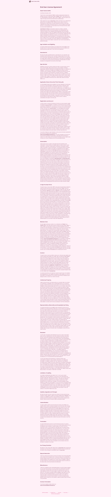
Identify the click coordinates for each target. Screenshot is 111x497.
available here (52, 264)
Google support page (66, 158)
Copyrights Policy (52, 492)
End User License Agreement (55, 493)
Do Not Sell (59, 492)
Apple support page (57, 158)
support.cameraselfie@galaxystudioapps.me (47, 134)
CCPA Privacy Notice (45, 492)
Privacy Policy (53, 20)
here (56, 149)
